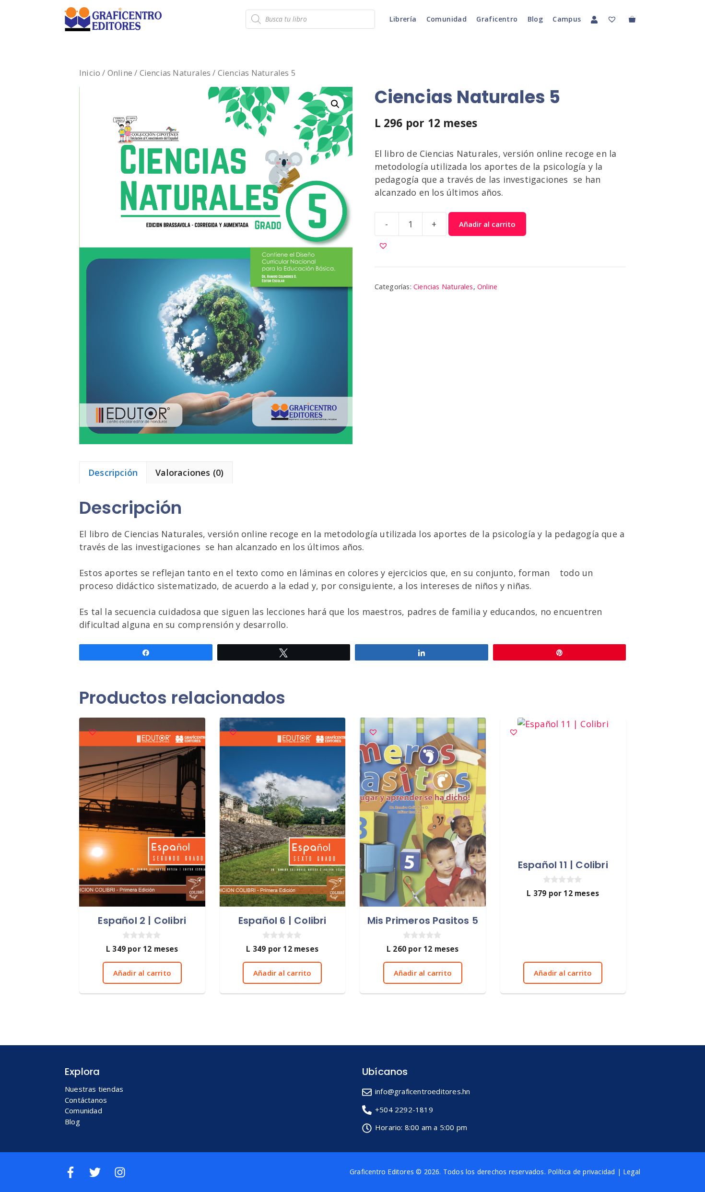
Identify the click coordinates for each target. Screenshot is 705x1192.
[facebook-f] (76, 1172)
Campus (566, 19)
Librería (402, 19)
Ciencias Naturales (175, 72)
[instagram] (121, 1172)
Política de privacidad (581, 1171)
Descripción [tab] (113, 472)
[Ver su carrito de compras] (632, 19)
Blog (535, 19)
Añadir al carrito (487, 224)
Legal (631, 1171)
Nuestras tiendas (94, 1089)
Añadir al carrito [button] (142, 973)
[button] (335, 104)
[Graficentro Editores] (115, 19)
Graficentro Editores (382, 1171)
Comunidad (446, 19)
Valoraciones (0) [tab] (189, 472)
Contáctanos (86, 1100)
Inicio (89, 72)
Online (119, 72)
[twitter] (100, 1172)
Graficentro (496, 19)
